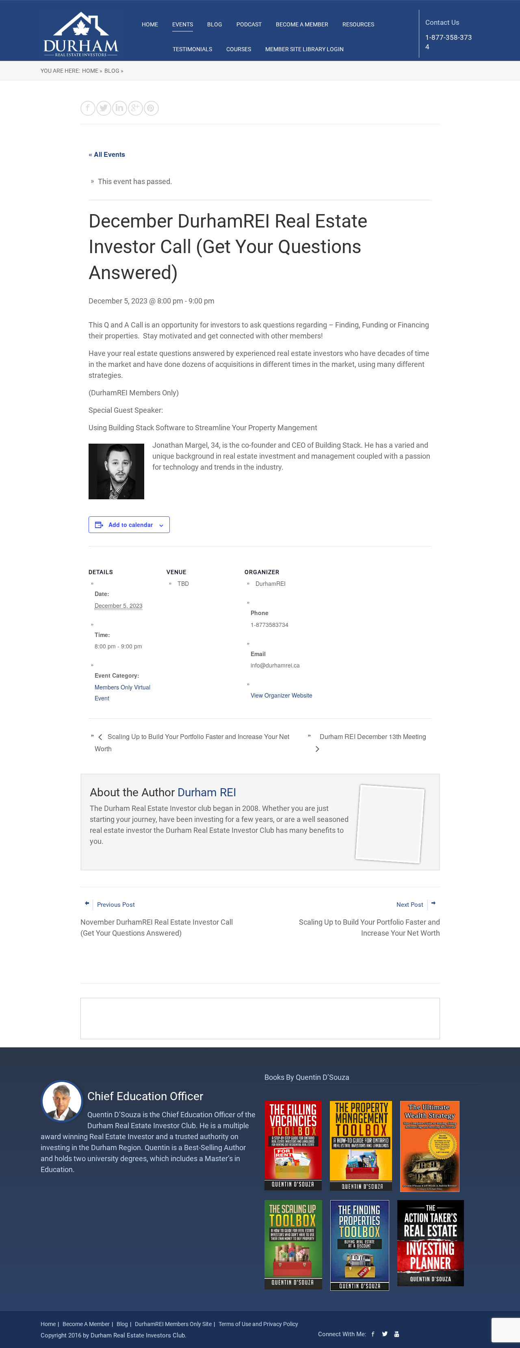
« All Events (107, 154)
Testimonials (192, 49)
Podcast (249, 24)
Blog (214, 24)
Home (150, 24)
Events (182, 24)
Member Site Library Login (304, 49)
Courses (238, 49)
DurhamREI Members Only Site (173, 1324)
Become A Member (302, 24)
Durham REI (207, 792)
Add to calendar (130, 524)
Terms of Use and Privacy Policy (258, 1324)
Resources (358, 24)
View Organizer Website (281, 695)
